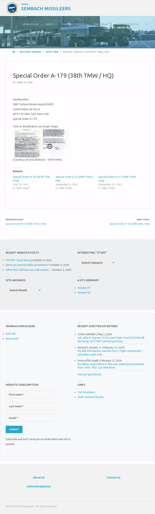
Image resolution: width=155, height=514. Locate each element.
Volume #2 (84, 292)
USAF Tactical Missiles (91, 397)
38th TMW (52, 52)
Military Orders (30, 52)
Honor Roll (12, 338)
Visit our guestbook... (90, 374)
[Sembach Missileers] (12, 8)
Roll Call (11, 333)
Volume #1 (84, 287)
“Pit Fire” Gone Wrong (19, 260)
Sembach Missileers (46, 8)
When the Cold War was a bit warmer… (28, 269)
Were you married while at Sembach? (27, 264)
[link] (146, 24)
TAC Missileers (86, 392)
